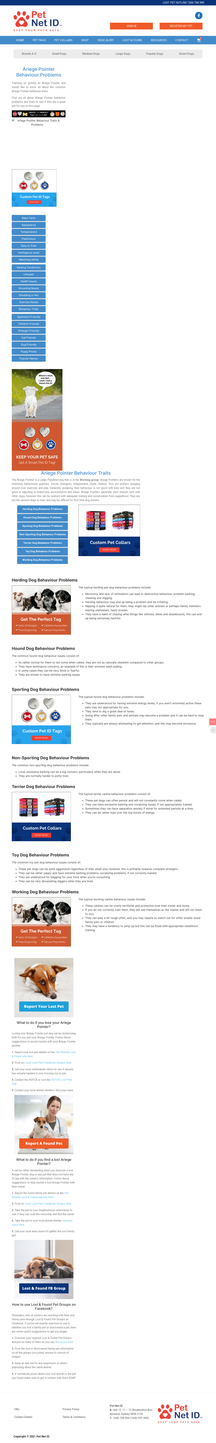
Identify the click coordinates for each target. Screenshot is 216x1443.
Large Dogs (123, 53)
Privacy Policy (70, 1409)
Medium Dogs (91, 53)
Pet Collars (63, 40)
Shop (85, 40)
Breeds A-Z (29, 53)
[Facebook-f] (198, 15)
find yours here (64, 1342)
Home (20, 40)
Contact (181, 40)
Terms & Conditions (74, 1417)
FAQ (16, 1409)
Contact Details (23, 1417)
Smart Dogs (186, 53)
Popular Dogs (154, 53)
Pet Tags (39, 40)
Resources (159, 40)
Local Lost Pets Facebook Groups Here (48, 1062)
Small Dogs (59, 53)
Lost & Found (132, 40)
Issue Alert (105, 40)
